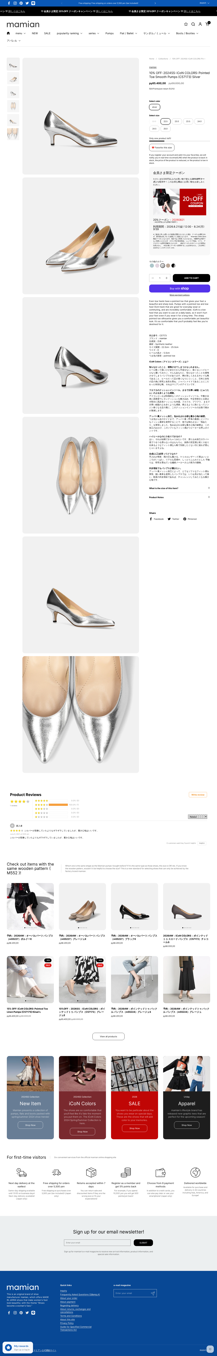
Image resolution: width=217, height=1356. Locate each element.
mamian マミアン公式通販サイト (40, 1350)
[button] (193, 24)
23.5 (188, 121)
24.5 (154, 128)
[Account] (200, 24)
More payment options (180, 295)
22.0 (154, 121)
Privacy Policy (67, 1323)
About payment (67, 1301)
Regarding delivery (69, 1305)
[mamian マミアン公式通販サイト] (23, 24)
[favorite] (186, 24)
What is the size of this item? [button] (163, 488)
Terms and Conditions (71, 1315)
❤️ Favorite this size (162, 147)
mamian (153, 67)
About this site (67, 1319)
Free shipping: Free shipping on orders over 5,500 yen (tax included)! (108, 3)
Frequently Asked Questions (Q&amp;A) (80, 1294)
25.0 (166, 128)
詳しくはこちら (71, 11)
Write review (197, 794)
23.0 (177, 121)
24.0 (199, 121)
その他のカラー (156, 261)
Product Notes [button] (156, 497)
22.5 (165, 121)
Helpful (201, 843)
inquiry (63, 1290)
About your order (68, 1298)
